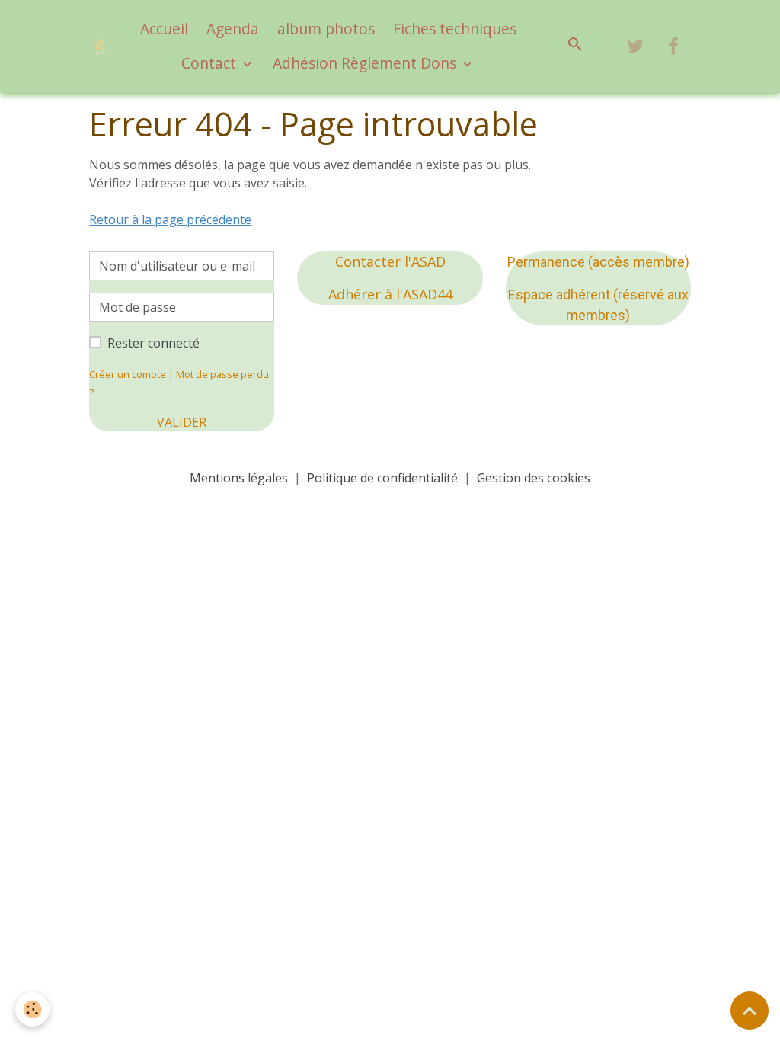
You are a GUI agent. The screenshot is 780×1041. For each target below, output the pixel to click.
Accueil (164, 28)
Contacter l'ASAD (390, 261)
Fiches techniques (454, 28)
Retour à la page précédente (170, 219)
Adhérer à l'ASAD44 (390, 294)
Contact (210, 63)
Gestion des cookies (533, 477)
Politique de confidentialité (382, 477)
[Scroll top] (749, 1010)
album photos (326, 28)
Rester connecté (153, 343)
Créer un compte (127, 374)
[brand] (98, 46)
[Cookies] (32, 1009)
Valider (181, 422)
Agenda (232, 28)
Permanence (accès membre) (598, 262)
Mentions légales (239, 477)
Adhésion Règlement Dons (366, 63)
